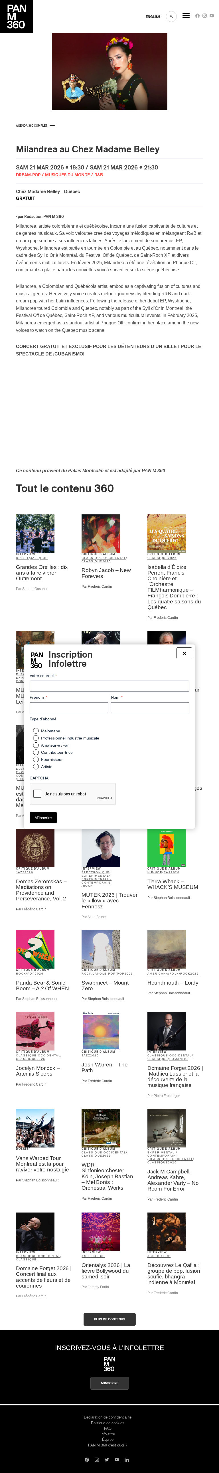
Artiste (46, 766)
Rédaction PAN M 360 (44, 217)
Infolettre (107, 1434)
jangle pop (104, 973)
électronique (96, 872)
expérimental (95, 875)
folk (174, 973)
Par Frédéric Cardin (97, 587)
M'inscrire (109, 1383)
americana (158, 973)
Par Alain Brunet (94, 917)
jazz (35, 557)
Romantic (178, 1058)
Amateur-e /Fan (55, 745)
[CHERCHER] (171, 16)
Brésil (22, 557)
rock (88, 885)
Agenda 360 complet (31, 125)
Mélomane (50, 731)
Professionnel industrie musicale (70, 738)
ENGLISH (153, 17)
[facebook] (197, 17)
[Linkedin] (127, 1460)
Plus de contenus (109, 1319)
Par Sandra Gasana (31, 589)
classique (92, 561)
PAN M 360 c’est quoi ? (107, 1445)
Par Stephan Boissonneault (168, 898)
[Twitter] (107, 1460)
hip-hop (155, 872)
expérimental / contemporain (96, 881)
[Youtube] (212, 17)
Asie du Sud (93, 1256)
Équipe (107, 1439)
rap (167, 872)
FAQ (107, 1428)
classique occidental (104, 557)
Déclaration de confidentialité (107, 1417)
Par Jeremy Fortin (95, 1287)
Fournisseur (52, 759)
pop (44, 557)
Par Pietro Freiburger (163, 1096)
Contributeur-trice (57, 752)
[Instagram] (204, 17)
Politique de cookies (107, 1423)
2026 (106, 561)
